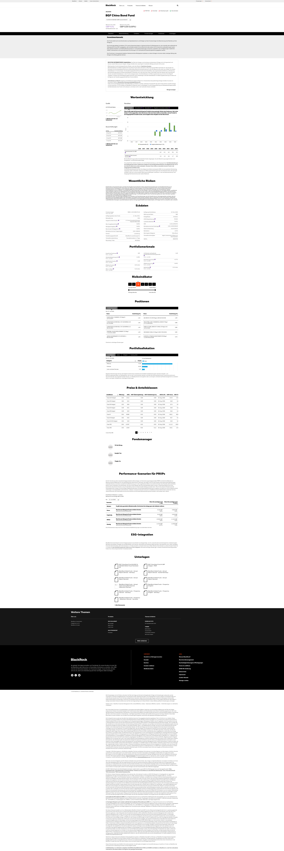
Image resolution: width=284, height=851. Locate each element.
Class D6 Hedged (111, 401)
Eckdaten (136, 33)
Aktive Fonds (110, 625)
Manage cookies (183, 680)
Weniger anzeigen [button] (171, 89)
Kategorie (109, 360)
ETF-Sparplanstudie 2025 (150, 623)
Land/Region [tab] (110, 354)
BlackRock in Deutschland (76, 621)
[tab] (114, 112)
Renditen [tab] (127, 103)
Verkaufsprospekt (164, 10)
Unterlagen (172, 33)
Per (107, 499)
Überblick (110, 33)
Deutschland (208, 1)
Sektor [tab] (118, 354)
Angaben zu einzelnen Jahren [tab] (161, 107)
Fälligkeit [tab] (125, 354)
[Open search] (177, 5)
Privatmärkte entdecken (150, 632)
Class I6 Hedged (111, 417)
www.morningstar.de (130, 755)
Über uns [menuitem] (121, 5)
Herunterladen (175, 10)
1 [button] (136, 432)
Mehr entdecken (142, 641)
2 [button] (138, 432)
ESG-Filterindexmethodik (169, 770)
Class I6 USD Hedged (112, 421)
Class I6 (109, 414)
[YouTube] (79, 675)
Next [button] (151, 432)
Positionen (161, 33)
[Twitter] (76, 675)
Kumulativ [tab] (147, 107)
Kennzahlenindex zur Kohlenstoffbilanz (124, 770)
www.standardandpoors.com (144, 757)
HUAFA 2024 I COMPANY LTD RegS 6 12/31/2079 (116, 318)
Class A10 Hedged (111, 397)
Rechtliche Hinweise (146, 66)
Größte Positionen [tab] (111, 308)
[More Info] (141, 107)
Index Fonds (110, 627)
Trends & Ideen (148, 630)
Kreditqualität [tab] (134, 354)
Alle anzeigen (111, 623)
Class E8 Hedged (111, 411)
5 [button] (145, 432)
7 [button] (149, 432)
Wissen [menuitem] (151, 5)
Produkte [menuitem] (130, 5)
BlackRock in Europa (75, 625)
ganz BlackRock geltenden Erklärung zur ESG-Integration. (127, 547)
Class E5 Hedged (111, 407)
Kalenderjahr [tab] (129, 107)
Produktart (110, 632)
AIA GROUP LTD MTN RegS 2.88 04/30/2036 (155, 317)
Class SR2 (109, 424)
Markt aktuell (147, 628)
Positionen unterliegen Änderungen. (115, 342)
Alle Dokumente (120, 605)
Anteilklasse (109, 394)
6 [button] (147, 432)
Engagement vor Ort (75, 623)
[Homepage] (79, 660)
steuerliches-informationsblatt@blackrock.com (129, 82)
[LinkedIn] (72, 675)
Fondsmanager (149, 33)
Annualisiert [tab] (138, 107)
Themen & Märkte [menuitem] (141, 5)
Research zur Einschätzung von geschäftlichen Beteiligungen (148, 770)
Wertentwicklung (123, 33)
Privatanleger (199, 1)
